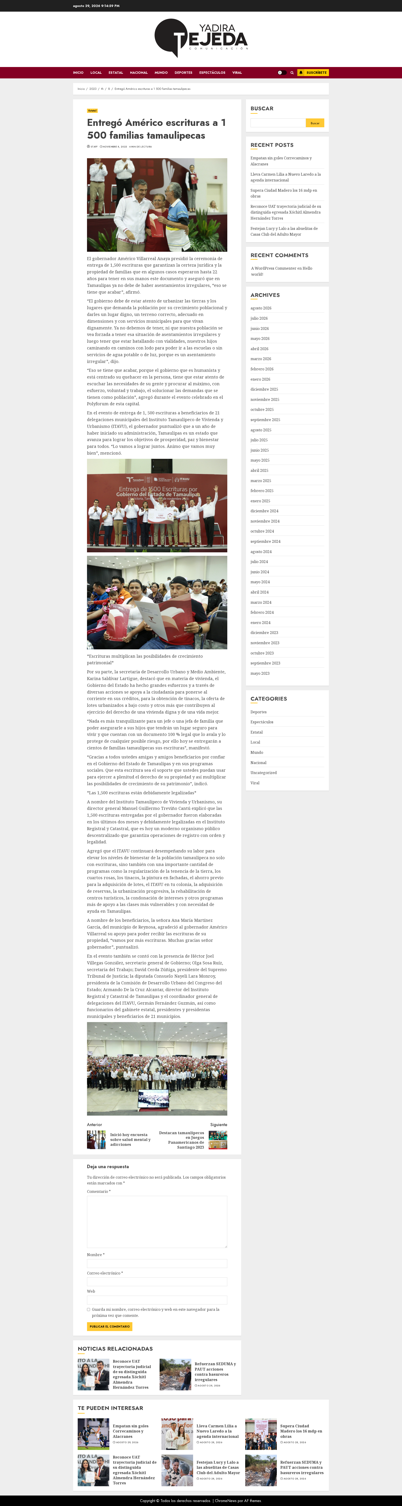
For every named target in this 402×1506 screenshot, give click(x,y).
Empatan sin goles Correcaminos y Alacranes (93, 1434)
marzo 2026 (261, 359)
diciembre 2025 (264, 389)
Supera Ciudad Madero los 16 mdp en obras (261, 1434)
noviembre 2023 (265, 643)
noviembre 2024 (265, 521)
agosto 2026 (261, 308)
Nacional (139, 72)
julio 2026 (259, 318)
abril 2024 (259, 592)
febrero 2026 (262, 369)
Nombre (96, 1254)
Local (96, 72)
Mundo (161, 72)
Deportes (183, 72)
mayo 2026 (260, 338)
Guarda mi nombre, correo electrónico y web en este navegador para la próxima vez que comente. (155, 1312)
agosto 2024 (261, 551)
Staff (94, 146)
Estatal (116, 72)
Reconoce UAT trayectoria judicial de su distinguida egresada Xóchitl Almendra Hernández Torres (93, 1374)
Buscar (262, 108)
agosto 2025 (261, 430)
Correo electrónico (105, 1273)
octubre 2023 (262, 653)
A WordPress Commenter (273, 268)
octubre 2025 (262, 409)
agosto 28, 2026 (209, 1385)
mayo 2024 (260, 582)
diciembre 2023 (264, 632)
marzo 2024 (261, 602)
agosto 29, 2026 (127, 1442)
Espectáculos (212, 72)
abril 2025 (259, 470)
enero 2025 (260, 500)
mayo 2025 (260, 460)
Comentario (99, 1191)
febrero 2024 (262, 612)
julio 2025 (259, 440)
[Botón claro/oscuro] (282, 72)
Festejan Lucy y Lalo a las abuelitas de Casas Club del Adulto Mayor (177, 1470)
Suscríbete (317, 72)
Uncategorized (264, 772)
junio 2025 (260, 450)
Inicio (78, 72)
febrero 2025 (262, 490)
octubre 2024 (262, 531)
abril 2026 (259, 348)
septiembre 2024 (265, 541)
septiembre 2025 (265, 420)
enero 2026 (260, 379)
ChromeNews (226, 1500)
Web (91, 1291)
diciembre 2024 (264, 511)
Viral (237, 72)
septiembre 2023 (265, 663)
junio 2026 (260, 328)
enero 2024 (260, 622)
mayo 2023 (260, 673)
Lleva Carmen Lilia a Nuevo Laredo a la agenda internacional (177, 1434)
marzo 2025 (261, 480)
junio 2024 (260, 572)
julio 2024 (259, 561)
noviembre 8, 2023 (115, 146)
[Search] (292, 72)
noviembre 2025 (265, 399)
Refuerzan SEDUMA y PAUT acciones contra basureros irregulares (175, 1374)
